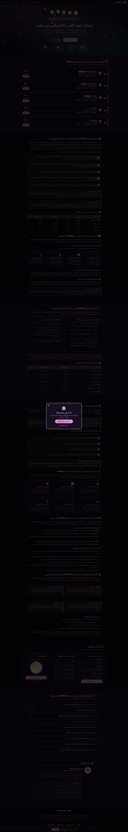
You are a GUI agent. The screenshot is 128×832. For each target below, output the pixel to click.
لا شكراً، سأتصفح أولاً (64, 425)
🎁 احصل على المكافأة (64, 421)
